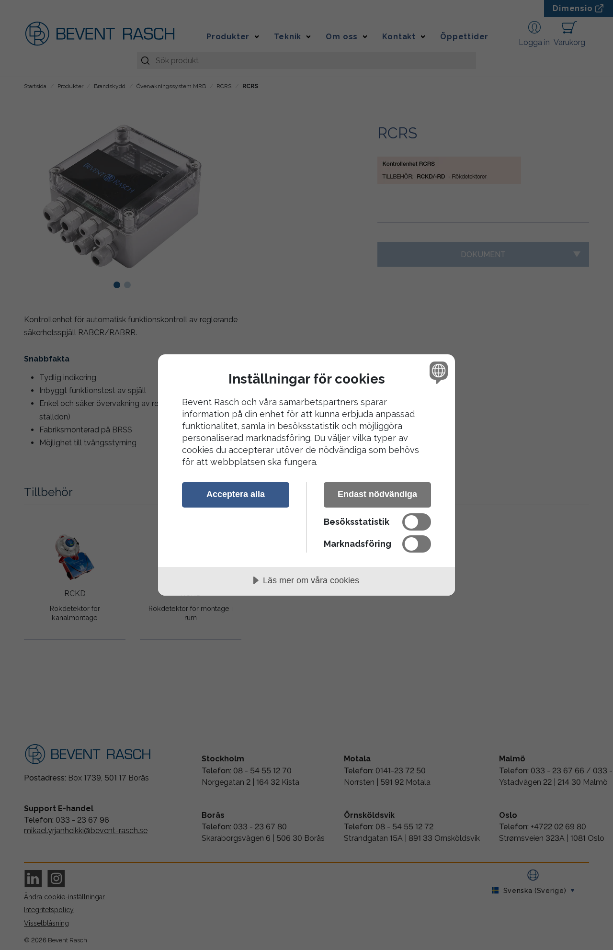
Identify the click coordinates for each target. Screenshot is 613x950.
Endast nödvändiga (377, 494)
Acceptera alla (235, 494)
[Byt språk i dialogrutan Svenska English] (437, 372)
